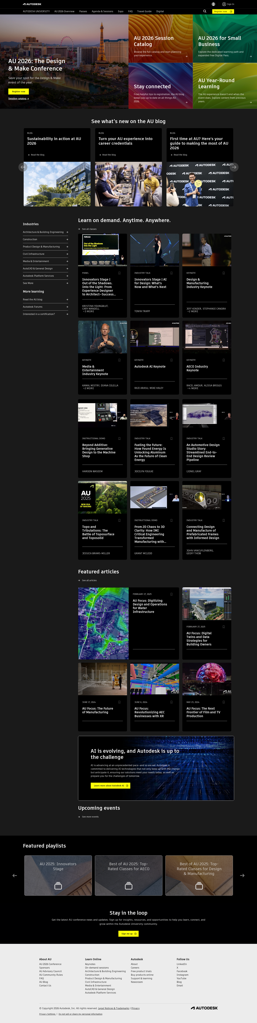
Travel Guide (144, 11)
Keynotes (90, 964)
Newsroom (137, 982)
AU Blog (43, 982)
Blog (179, 982)
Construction (30, 239)
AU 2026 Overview (64, 11)
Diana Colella (109, 385)
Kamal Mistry (91, 385)
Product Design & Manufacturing (41, 246)
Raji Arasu (141, 388)
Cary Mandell (90, 308)
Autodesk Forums (32, 307)
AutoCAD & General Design (38, 268)
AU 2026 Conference (50, 964)
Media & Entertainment (36, 261)
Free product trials (141, 971)
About (134, 964)
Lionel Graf (194, 471)
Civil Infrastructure (33, 254)
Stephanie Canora (214, 308)
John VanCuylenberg (200, 550)
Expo (120, 11)
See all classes (89, 229)
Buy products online (142, 975)
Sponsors (44, 967)
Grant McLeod (143, 553)
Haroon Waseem (92, 471)
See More (28, 283)
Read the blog (37, 154)
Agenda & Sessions (102, 11)
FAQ (130, 11)
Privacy (135, 1008)
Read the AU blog (32, 299)
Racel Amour (195, 385)
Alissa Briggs (213, 385)
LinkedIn (182, 964)
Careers (135, 967)
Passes (83, 11)
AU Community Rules (51, 975)
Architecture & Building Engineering (43, 232)
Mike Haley (156, 388)
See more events (90, 816)
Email (180, 985)
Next (234, 167)
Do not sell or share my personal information (80, 1014)
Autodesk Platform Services (38, 276)
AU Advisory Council (50, 971)
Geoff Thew (194, 553)
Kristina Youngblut (95, 306)
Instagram (182, 975)
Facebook (182, 971)
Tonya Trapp (142, 311)
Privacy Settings (47, 1014)
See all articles (89, 580)
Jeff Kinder (194, 308)
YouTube (181, 978)
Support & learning (141, 978)
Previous (22, 167)
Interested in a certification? (39, 314)
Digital (160, 11)
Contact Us (45, 985)
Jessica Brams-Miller (96, 553)
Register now (220, 11)
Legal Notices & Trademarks (113, 1008)
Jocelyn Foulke (143, 471)
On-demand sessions (97, 967)
